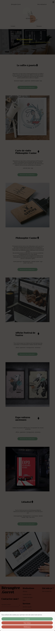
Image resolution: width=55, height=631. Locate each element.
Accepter (27, 619)
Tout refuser (27, 623)
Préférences (27, 627)
